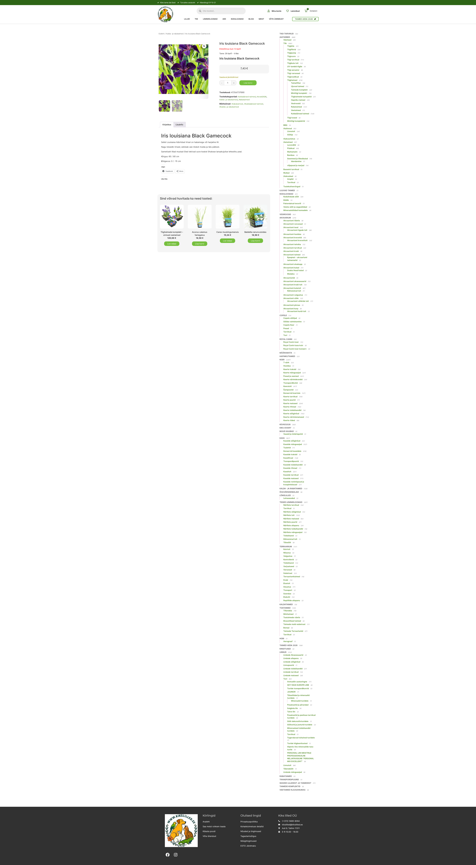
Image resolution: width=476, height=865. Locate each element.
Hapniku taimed (298, 100)
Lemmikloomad (210, 19)
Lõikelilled (285, 495)
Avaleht (206, 821)
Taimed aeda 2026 (289, 645)
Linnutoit (291, 131)
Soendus (287, 593)
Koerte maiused (290, 403)
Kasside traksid (290, 454)
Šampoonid (288, 390)
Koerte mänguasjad (292, 372)
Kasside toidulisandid (292, 465)
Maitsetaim (292, 152)
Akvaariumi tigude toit (297, 230)
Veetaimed (296, 110)
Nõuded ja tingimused (250, 831)
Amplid (290, 179)
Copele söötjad (290, 318)
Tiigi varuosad (293, 73)
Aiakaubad (288, 176)
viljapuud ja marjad (295, 165)
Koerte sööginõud (291, 413)
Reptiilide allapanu (291, 600)
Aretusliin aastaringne (297, 681)
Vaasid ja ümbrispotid (293, 434)
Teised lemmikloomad (291, 502)
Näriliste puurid (290, 522)
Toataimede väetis (291, 617)
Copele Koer (288, 325)
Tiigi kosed (292, 118)
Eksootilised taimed (292, 621)
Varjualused (288, 566)
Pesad (286, 328)
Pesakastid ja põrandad (297, 705)
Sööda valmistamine (292, 321)
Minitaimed (288, 614)
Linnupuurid (288, 665)
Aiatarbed (285, 37)
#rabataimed (237, 104)
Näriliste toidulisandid (293, 529)
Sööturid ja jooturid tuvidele (299, 724)
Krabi (285, 580)
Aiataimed (288, 142)
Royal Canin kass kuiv (293, 345)
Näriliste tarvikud (291, 505)
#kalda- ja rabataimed (229, 107)
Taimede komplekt (299, 90)
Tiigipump (291, 53)
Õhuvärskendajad (289, 492)
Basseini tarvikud (291, 169)
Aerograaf (288, 641)
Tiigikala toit (292, 63)
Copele (283, 315)
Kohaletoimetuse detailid (252, 826)
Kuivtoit (286, 549)
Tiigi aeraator (293, 70)
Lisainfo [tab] (179, 124)
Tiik (196, 19)
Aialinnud (287, 128)
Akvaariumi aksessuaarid (294, 281)
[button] (204, 46)
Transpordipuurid (291, 461)
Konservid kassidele (292, 451)
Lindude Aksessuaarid (293, 655)
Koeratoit (287, 386)
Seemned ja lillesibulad (297, 158)
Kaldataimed (286, 604)
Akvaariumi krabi (291, 251)
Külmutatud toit (294, 291)
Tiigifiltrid (291, 49)
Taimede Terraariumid (293, 631)
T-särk (286, 362)
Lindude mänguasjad (292, 772)
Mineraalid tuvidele (299, 701)
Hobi (282, 638)
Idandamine (296, 161)
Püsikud (290, 148)
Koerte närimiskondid (292, 379)
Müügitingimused (248, 841)
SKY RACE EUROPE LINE (298, 685)
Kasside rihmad (290, 468)
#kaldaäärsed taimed (253, 104)
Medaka (291, 274)
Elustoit (286, 583)
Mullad (286, 173)
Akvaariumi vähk (291, 298)
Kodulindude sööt (291, 196)
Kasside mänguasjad (292, 444)
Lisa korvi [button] (199, 243)
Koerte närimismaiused (293, 417)
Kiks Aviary (285, 428)
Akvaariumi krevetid (292, 237)
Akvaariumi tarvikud (292, 248)
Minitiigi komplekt (299, 93)
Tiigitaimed (292, 80)
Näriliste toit (289, 515)
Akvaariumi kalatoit (292, 288)
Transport (287, 590)
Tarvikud (291, 182)
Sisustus (287, 587)
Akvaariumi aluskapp (292, 264)
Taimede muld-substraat (294, 624)
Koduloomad (237, 19)
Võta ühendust (276, 19)
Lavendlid (291, 145)
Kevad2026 (262, 97)
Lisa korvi (248, 83)
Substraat (287, 573)
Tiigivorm (291, 56)
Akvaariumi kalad (291, 267)
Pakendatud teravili (292, 203)
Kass (282, 438)
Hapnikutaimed (287, 356)
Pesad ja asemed (291, 376)
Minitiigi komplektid (296, 121)
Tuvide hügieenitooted (297, 743)
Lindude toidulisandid (292, 668)
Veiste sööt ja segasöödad (295, 207)
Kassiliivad (288, 458)
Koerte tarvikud (290, 396)
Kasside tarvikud (290, 475)
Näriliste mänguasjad (292, 532)
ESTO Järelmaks (248, 846)
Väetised (287, 40)
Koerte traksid (289, 369)
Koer (282, 359)
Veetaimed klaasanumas (292, 790)
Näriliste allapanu (291, 525)
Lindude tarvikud (290, 672)
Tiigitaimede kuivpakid (301, 96)
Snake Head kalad (295, 270)
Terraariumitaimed (291, 576)
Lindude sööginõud (291, 662)
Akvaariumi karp (290, 308)
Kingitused (285, 649)
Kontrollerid (288, 559)
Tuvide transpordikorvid (298, 688)
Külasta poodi (209, 831)
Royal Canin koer (291, 342)
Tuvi (285, 335)
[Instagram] (175, 855)
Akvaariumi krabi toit (292, 284)
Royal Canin (286, 339)
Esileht (161, 34)
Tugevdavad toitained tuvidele (301, 737)
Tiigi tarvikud (287, 33)
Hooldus (287, 366)
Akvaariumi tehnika (292, 244)
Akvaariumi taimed (291, 254)
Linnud (283, 652)
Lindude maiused (290, 675)
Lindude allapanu (291, 658)
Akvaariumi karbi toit (296, 311)
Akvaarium (285, 218)
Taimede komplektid (290, 786)
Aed (224, 19)
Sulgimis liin (292, 708)
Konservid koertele (291, 393)
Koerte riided (289, 420)
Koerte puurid (289, 400)
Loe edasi (171, 243)
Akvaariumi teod (290, 227)
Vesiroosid (295, 103)
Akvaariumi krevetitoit (297, 240)
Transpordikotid (290, 383)
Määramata (286, 353)
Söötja (290, 134)
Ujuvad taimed (297, 86)
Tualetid (287, 447)
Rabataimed (244, 100)
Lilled (187, 19)
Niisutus (287, 553)
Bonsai (286, 628)
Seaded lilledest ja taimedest (295, 783)
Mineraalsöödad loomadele (295, 210)
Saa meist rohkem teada (214, 826)
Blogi (251, 19)
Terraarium (286, 546)
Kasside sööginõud (291, 441)
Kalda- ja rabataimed (174, 34)
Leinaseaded (289, 498)
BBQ (285, 125)
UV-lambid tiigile (294, 66)
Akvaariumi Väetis (291, 220)
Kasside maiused (290, 478)
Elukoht (286, 597)
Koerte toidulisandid (292, 410)
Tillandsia (287, 610)
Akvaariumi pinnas (291, 305)
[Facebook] (167, 855)
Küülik (286, 200)
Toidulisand (288, 535)
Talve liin (291, 711)
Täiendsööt (288, 769)
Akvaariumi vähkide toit (298, 301)
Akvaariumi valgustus (293, 295)
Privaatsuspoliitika (249, 821)
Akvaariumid (289, 278)
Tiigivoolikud (293, 77)
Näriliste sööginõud (292, 512)
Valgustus (287, 556)
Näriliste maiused (291, 518)
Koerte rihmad (289, 407)
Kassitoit (287, 471)
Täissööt (287, 542)
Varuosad (287, 570)
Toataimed (285, 608)
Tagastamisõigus (248, 836)
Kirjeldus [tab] (167, 124)
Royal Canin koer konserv (295, 349)
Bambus (290, 155)
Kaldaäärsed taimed (247, 97)
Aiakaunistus (289, 139)
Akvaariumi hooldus (292, 234)
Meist (261, 19)
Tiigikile (290, 46)
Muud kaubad (287, 431)
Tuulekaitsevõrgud (291, 186)
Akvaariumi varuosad (293, 224)
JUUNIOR (291, 692)
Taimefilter (296, 83)
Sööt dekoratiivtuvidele (297, 721)
